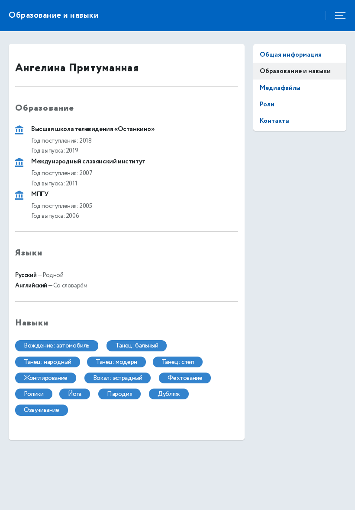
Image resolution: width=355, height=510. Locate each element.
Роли (267, 104)
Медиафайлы (280, 87)
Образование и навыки (295, 71)
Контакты (275, 120)
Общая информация (291, 54)
